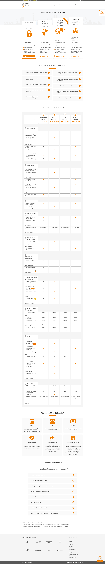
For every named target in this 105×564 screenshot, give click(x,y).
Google (25, 0)
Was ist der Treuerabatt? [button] (36, 502)
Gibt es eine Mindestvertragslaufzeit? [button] (39, 507)
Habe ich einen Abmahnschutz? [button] (38, 496)
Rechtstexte (64, 4)
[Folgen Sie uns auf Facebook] (82, 0)
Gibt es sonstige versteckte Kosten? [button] (39, 480)
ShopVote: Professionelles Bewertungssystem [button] (67, 85)
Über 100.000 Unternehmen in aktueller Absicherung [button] (35, 91)
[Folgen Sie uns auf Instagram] (80, 0)
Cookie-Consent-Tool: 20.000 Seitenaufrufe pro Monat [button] (67, 92)
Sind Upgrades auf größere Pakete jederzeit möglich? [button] (43, 486)
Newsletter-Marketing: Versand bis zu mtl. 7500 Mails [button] (67, 98)
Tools (69, 4)
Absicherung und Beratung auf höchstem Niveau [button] (36, 72)
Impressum (77, 562)
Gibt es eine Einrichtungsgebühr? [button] (38, 475)
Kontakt (81, 562)
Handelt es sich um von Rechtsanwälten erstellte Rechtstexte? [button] (45, 513)
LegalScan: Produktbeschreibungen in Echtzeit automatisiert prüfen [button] (67, 73)
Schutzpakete (58, 4)
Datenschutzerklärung (70, 562)
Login (77, 4)
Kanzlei (72, 4)
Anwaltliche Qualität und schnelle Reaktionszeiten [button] (33, 79)
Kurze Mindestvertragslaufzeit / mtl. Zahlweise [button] (36, 84)
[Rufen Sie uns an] (77, 0)
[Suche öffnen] (54, 5)
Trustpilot (33, 0)
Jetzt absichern (30, 56)
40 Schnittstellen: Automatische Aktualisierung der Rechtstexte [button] (67, 80)
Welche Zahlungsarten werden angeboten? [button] (40, 491)
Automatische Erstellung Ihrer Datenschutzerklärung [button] (32, 97)
